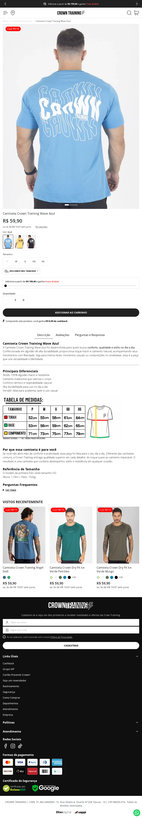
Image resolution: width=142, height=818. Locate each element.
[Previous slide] (5, 4)
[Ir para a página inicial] (71, 13)
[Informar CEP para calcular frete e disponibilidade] (12, 13)
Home (6, 21)
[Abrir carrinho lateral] (137, 13)
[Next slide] (137, 4)
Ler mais (11, 490)
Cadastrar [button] (71, 645)
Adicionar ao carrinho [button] (71, 312)
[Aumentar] (23, 300)
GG (34, 261)
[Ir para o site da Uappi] (80, 812)
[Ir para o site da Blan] (63, 812)
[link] (8, 663)
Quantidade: (9, 293)
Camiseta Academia (22, 21)
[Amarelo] (19, 242)
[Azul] (8, 242)
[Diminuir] (7, 300)
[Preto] (31, 242)
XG (43, 261)
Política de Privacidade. (61, 637)
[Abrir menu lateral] (4, 13)
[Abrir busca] (129, 13)
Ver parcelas (41, 226)
